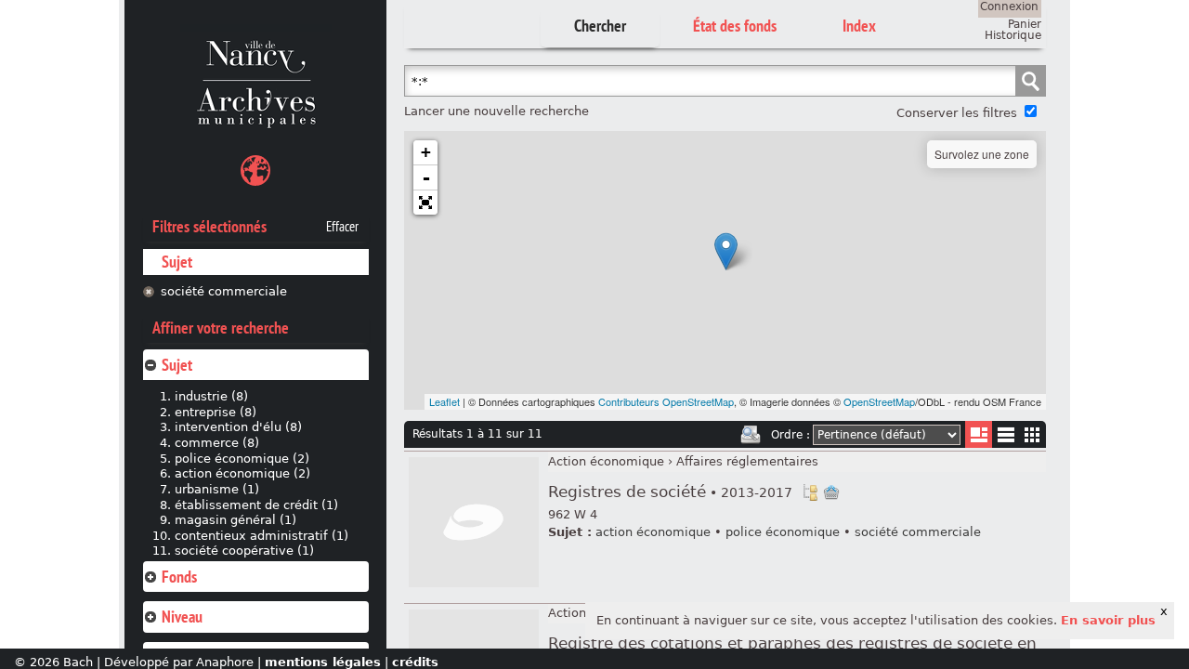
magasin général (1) (235, 520)
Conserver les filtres (956, 113)
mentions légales (323, 662)
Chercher (600, 25)
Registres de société (670, 492)
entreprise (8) (215, 412)
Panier (1024, 24)
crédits (415, 662)
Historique (1013, 35)
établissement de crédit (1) (256, 505)
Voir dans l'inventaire (810, 492)
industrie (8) (211, 396)
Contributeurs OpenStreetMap (666, 401)
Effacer (342, 226)
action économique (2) (242, 473)
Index (859, 25)
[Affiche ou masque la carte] (255, 173)
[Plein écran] (425, 202)
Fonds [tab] (179, 576)
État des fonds (735, 25)
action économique (653, 532)
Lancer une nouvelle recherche (496, 111)
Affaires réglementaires (747, 461)
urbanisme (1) (217, 489)
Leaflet (444, 401)
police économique (782, 532)
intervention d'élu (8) (238, 427)
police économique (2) (242, 459)
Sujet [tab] (177, 364)
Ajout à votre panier (831, 492)
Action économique (606, 461)
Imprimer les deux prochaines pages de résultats (750, 435)
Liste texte (1005, 438)
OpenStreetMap (879, 401)
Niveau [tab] (182, 616)
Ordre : (790, 434)
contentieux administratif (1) (261, 536)
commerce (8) (217, 443)
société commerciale (224, 291)
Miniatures (1032, 434)
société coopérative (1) (244, 551)
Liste (978, 434)
